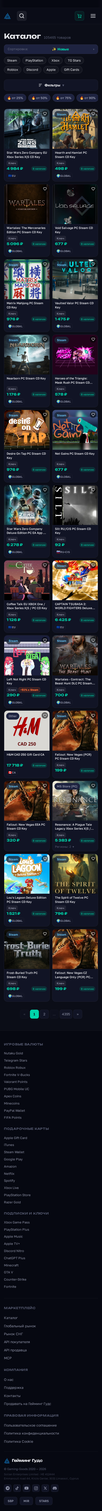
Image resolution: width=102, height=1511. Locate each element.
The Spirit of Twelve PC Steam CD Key (71, 900)
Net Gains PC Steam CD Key (75, 453)
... (54, 1014)
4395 (66, 1014)
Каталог (11, 1318)
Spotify (9, 1180)
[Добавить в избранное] (45, 114)
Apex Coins (12, 1096)
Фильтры (54, 85)
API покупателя (17, 1342)
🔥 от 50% (39, 98)
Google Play (13, 1159)
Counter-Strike (15, 1279)
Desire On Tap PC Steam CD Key (26, 456)
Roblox (12, 70)
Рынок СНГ (13, 1334)
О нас (9, 1379)
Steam (12, 60)
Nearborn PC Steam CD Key (26, 378)
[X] (45, 1488)
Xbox (55, 60)
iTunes (9, 1145)
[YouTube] (26, 1488)
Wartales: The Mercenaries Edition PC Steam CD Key (26, 230)
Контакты (12, 1396)
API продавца (15, 1350)
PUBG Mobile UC (16, 1089)
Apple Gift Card (15, 1138)
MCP (8, 1358)
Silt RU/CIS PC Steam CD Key (73, 531)
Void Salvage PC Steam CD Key (74, 230)
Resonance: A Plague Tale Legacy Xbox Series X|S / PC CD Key (73, 829)
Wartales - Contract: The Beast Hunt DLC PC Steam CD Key (73, 683)
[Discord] (54, 1488)
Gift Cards (71, 70)
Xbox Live (11, 1188)
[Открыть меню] (93, 16)
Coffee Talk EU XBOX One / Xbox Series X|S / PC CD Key (27, 606)
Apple (51, 70)
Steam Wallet (14, 1152)
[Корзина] (79, 16)
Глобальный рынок (20, 1326)
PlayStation (34, 60)
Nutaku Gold (13, 1053)
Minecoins (12, 1103)
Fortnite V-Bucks (17, 1075)
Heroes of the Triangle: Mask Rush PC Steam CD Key (72, 382)
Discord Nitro (14, 1251)
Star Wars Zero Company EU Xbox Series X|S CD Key (27, 155)
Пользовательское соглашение (30, 1425)
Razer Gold (12, 1202)
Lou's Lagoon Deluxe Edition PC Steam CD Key (26, 900)
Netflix (9, 1174)
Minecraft (11, 1265)
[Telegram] (7, 1488)
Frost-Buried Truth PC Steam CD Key (22, 975)
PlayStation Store (17, 1195)
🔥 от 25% (15, 98)
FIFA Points (13, 1117)
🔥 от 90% (88, 98)
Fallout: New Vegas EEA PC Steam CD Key (26, 827)
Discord (32, 70)
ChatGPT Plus (14, 1258)
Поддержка (14, 1387)
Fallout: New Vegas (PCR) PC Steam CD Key (73, 757)
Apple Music (13, 1236)
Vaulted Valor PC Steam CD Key (74, 305)
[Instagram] (36, 1488)
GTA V (8, 1272)
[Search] (22, 16)
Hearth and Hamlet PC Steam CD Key (71, 155)
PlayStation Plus (16, 1229)
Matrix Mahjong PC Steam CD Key (25, 305)
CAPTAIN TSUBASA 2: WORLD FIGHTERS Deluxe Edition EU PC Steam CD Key (75, 608)
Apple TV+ (12, 1244)
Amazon (10, 1166)
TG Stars (74, 60)
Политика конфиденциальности (31, 1433)
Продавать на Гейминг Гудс (27, 1403)
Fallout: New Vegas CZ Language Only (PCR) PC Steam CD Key (72, 977)
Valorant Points (15, 1082)
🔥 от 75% (63, 98)
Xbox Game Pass (17, 1222)
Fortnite (10, 1287)
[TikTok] (17, 1488)
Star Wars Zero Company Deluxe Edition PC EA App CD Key (27, 533)
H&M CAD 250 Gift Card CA (25, 754)
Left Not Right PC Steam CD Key (26, 681)
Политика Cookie (18, 1441)
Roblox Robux (15, 1067)
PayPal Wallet (14, 1110)
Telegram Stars (15, 1060)
